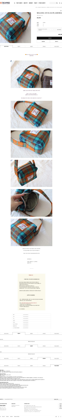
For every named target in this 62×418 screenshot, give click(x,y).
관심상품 (43, 41)
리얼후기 (35, 3)
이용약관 (11, 416)
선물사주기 (25, 3)
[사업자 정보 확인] (35, 409)
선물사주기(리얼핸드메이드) (42, 7)
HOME (36, 7)
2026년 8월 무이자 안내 (8, 399)
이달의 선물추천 (19, 3)
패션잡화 (48, 7)
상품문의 (31, 46)
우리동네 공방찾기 (42, 3)
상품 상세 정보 (6, 46)
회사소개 (3, 416)
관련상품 (44, 46)
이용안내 (7, 416)
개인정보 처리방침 (16, 416)
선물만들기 (31, 3)
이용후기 (19, 46)
